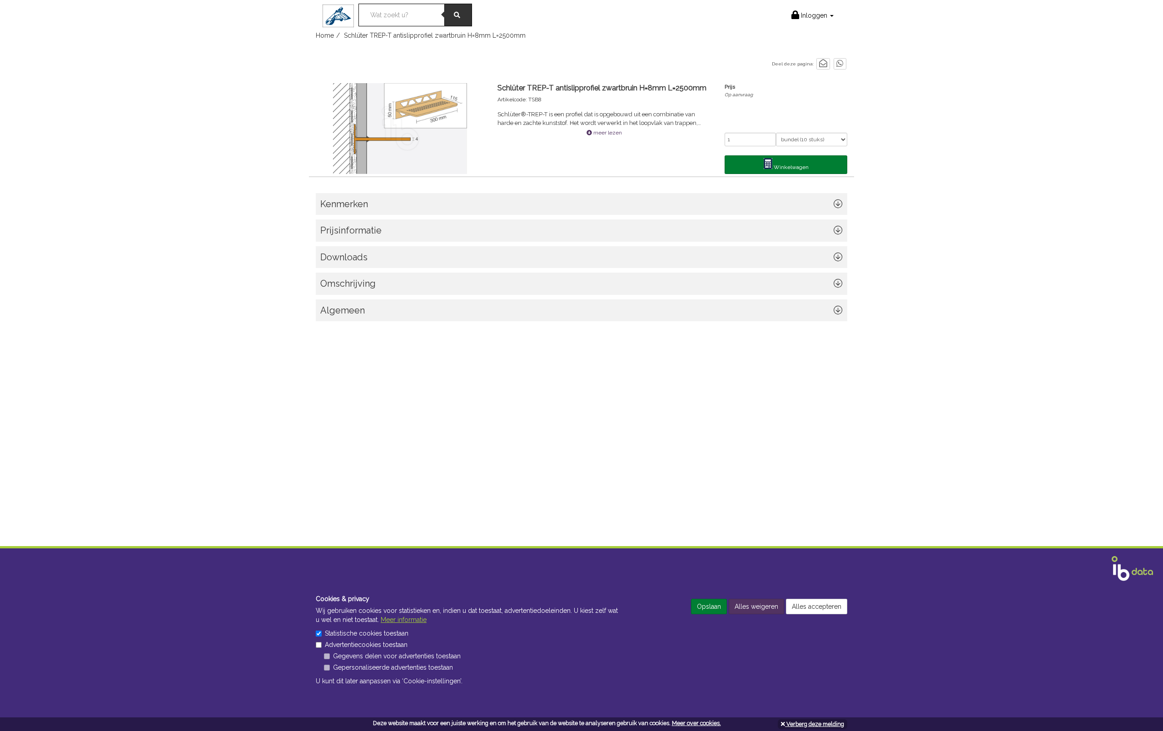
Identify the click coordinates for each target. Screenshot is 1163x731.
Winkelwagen (790, 167)
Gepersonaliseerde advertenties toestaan (393, 667)
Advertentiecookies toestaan (366, 644)
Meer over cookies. (696, 723)
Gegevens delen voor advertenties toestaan (397, 656)
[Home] (340, 13)
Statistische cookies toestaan (366, 633)
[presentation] (581, 286)
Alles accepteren (816, 606)
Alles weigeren (756, 606)
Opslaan (709, 606)
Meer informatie (404, 619)
